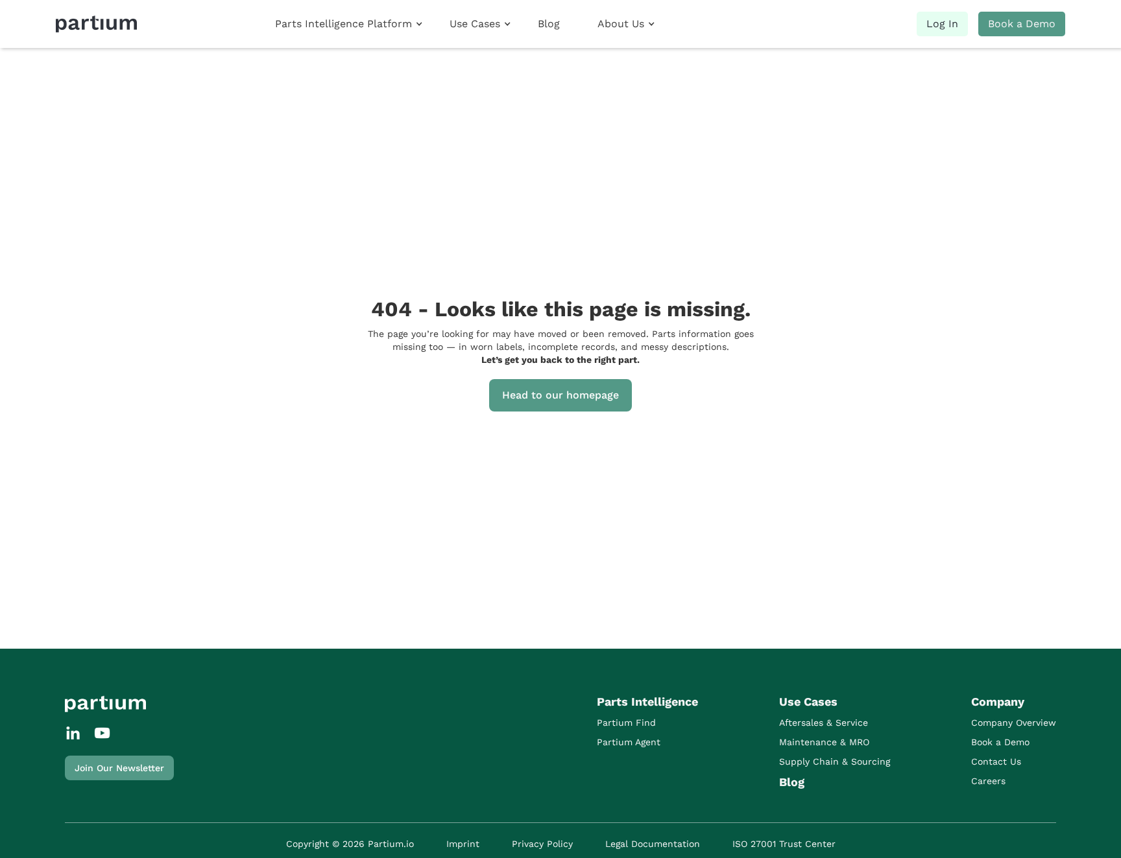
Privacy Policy (542, 844)
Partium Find (626, 722)
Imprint (462, 844)
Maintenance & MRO (824, 742)
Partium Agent (628, 742)
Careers (988, 781)
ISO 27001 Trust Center (784, 844)
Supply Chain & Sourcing (834, 761)
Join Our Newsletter (119, 768)
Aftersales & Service (823, 722)
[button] (348, 24)
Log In (942, 23)
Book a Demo (1021, 23)
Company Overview (1013, 722)
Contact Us (996, 761)
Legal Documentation (652, 844)
